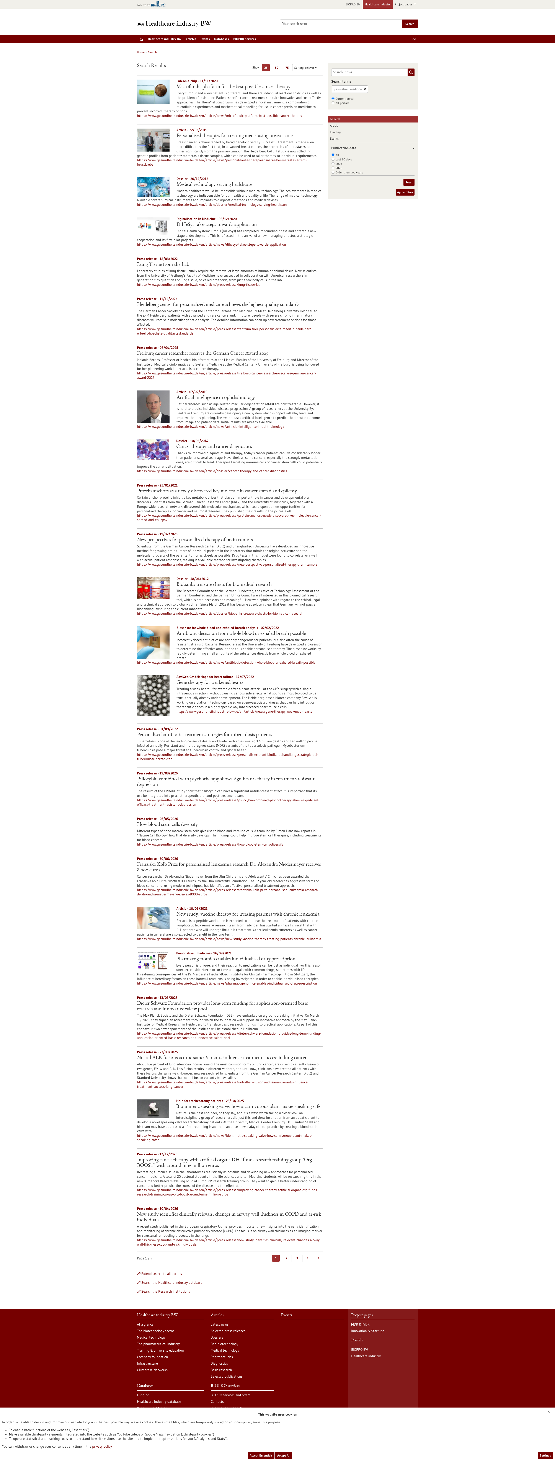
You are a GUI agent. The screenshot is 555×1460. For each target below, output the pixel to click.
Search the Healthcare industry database (171, 1282)
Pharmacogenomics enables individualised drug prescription (235, 959)
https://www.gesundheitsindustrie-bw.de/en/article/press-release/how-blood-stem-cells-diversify (210, 844)
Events (205, 39)
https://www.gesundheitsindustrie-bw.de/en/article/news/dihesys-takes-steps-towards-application (211, 244)
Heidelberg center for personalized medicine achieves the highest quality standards (218, 304)
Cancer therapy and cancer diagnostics (214, 446)
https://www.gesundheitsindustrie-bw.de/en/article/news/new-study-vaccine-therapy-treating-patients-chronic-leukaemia (229, 939)
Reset (409, 182)
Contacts (217, 1401)
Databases (221, 39)
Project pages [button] (404, 4)
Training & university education (160, 1350)
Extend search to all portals (161, 1273)
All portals (342, 103)
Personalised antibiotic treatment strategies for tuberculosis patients (204, 735)
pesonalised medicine (348, 89)
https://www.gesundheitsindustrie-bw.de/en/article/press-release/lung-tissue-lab (199, 284)
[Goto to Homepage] (177, 24)
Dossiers (217, 1337)
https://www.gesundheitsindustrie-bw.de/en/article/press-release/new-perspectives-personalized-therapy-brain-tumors (227, 564)
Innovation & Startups (367, 1331)
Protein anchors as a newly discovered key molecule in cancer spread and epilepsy (217, 491)
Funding (335, 132)
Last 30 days (344, 159)
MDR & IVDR (360, 1324)
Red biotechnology (224, 1344)
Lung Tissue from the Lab (163, 264)
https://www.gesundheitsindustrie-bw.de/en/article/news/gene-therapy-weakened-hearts (244, 711)
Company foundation (152, 1357)
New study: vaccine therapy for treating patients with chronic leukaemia (248, 914)
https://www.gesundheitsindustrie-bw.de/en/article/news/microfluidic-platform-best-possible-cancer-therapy (219, 115)
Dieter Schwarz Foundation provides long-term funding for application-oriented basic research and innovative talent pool (222, 1006)
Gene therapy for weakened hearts (209, 682)
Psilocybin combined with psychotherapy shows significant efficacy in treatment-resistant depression (226, 782)
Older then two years (349, 172)
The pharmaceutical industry (158, 1344)
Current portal (345, 99)
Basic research (221, 1370)
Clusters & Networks (152, 1370)
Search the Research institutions (165, 1291)
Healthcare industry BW (164, 39)
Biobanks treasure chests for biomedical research (224, 584)
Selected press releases (228, 1331)
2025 (339, 168)
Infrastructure (147, 1363)
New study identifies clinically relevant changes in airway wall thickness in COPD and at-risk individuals (229, 1217)
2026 (339, 164)
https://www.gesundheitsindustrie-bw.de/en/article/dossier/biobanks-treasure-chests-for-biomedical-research (220, 613)
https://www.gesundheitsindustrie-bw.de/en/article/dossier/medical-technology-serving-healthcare (212, 204)
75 (288, 68)
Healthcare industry (377, 4)
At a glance (145, 1324)
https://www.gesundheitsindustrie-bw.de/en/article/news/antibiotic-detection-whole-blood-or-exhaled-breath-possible (226, 662)
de (414, 39)
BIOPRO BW (353, 4)
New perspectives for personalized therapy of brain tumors (195, 540)
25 (267, 68)
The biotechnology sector (155, 1331)
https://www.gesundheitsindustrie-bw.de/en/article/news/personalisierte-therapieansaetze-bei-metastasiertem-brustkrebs (222, 162)
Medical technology (151, 1337)
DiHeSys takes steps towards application (216, 224)
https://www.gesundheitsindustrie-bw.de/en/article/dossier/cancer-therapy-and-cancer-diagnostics (212, 471)
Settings (545, 1455)
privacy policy (102, 1446)
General (335, 119)
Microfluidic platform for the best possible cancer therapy (233, 87)
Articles (191, 39)
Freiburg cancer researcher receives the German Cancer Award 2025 (202, 353)
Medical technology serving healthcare (214, 184)
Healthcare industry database (159, 1401)
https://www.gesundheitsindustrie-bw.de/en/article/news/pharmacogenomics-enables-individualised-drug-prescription (227, 983)
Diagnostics (219, 1363)
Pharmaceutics (222, 1357)
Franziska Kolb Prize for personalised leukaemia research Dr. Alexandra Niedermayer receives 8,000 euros (229, 867)
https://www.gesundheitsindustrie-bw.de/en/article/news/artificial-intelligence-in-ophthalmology (210, 426)
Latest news (220, 1324)
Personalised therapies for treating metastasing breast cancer (235, 136)
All (337, 155)
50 (277, 68)
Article (334, 125)
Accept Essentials (261, 1455)
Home (141, 52)
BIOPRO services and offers (230, 1395)
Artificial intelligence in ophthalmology (215, 397)
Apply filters (405, 192)
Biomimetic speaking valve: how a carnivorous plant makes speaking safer (249, 1106)
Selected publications (227, 1376)
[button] (412, 148)
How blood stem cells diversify (167, 824)
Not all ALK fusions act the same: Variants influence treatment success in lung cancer (222, 1058)
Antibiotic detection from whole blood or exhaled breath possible (241, 633)
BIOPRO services (244, 39)
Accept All (283, 1455)
